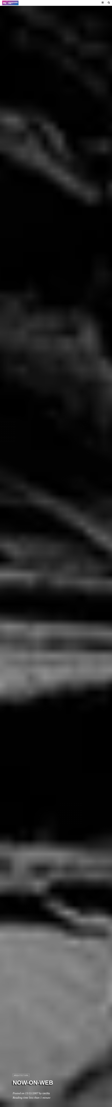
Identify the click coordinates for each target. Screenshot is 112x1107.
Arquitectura (21, 1075)
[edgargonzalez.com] (10, 3)
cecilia (46, 1093)
